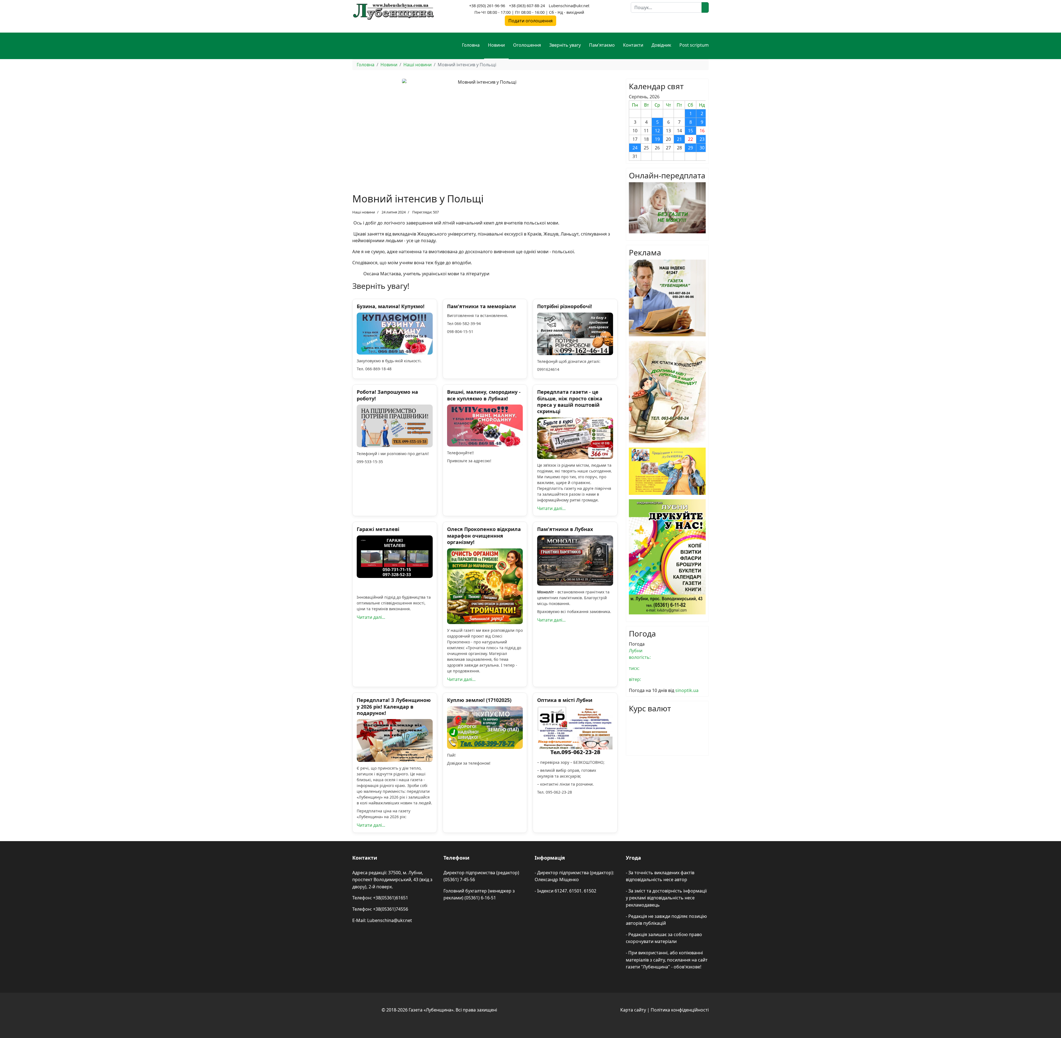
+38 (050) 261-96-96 (487, 5)
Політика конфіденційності (680, 1010)
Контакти (633, 45)
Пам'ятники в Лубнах (565, 529)
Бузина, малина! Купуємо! (390, 306)
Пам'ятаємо (602, 45)
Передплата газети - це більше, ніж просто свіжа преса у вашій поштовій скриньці (569, 401)
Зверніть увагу (565, 45)
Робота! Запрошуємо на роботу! (387, 395)
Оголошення (527, 45)
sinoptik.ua (686, 690)
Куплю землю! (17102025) (479, 700)
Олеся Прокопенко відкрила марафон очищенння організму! (484, 535)
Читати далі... (551, 508)
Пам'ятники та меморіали (481, 306)
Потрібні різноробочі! (564, 306)
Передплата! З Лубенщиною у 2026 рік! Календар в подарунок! (394, 706)
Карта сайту (633, 1010)
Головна (471, 45)
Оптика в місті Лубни (564, 700)
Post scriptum (694, 45)
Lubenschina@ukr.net (569, 5)
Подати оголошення (530, 21)
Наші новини (363, 212)
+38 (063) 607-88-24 (527, 5)
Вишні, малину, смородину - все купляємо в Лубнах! (484, 395)
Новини (496, 45)
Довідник (661, 45)
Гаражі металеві (378, 529)
